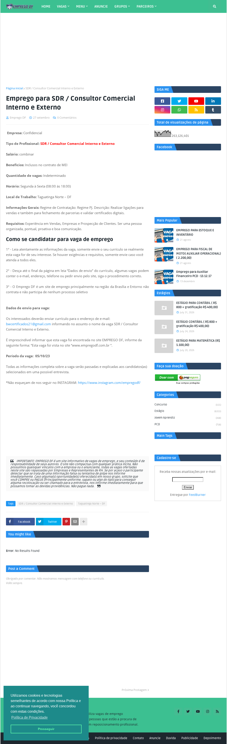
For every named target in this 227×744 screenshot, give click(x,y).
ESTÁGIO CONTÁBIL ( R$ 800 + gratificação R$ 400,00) (196, 324)
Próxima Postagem (134, 690)
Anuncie (154, 738)
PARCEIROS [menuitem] (145, 6)
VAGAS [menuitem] (62, 6)
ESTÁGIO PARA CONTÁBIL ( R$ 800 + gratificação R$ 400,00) (197, 305)
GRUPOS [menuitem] (120, 6)
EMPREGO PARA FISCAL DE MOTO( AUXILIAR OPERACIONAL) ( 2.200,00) (198, 253)
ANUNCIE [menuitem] (101, 6)
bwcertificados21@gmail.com (28, 324)
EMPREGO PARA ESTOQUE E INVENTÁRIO (195, 232)
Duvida (171, 738)
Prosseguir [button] (46, 729)
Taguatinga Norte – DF (91, 503)
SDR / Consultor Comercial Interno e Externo (54, 88)
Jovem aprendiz (188, 417)
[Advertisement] (113, 49)
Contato (138, 738)
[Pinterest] (66, 521)
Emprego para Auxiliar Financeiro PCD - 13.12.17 (193, 274)
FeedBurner (197, 495)
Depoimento (212, 738)
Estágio (188, 411)
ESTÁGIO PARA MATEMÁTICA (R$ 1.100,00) (198, 343)
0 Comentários (66, 118)
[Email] (75, 521)
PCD (188, 424)
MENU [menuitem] (80, 6)
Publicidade (189, 738)
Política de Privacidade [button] (29, 717)
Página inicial (14, 88)
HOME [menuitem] (45, 6)
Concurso (188, 404)
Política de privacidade (111, 738)
